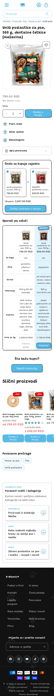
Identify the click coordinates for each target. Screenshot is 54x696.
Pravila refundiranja (40, 684)
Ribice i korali (37, 611)
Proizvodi (16, 21)
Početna (7, 21)
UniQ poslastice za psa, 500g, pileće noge (34, 417)
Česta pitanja (37, 592)
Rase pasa (35, 600)
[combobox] (27, 14)
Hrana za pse (35, 21)
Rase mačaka (15, 611)
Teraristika (14, 618)
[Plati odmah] (44, 647)
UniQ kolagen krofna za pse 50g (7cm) (13, 416)
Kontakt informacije (39, 691)
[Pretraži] (47, 13)
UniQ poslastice (13, 467)
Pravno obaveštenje (28, 694)
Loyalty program (13, 602)
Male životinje (37, 618)
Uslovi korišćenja (41, 687)
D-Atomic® (20, 684)
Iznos (5, 106)
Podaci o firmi (16, 585)
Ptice (10, 626)
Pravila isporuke (16, 691)
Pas (25, 21)
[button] (6, 5)
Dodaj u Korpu (13, 438)
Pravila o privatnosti (17, 687)
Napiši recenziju (27, 368)
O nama (33, 585)
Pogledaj (43, 345)
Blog (31, 626)
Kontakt (12, 592)
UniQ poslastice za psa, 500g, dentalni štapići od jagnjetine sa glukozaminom (44, 245)
